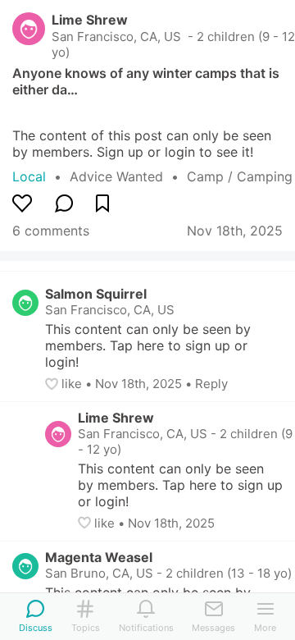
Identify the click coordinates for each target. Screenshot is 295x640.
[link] (128, 176)
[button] (53, 384)
